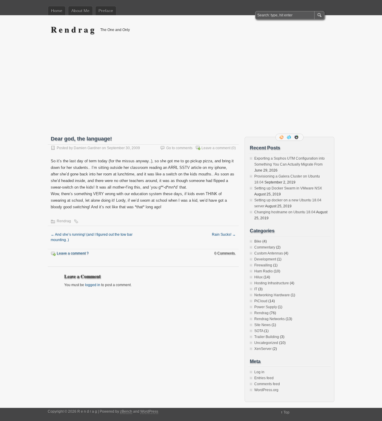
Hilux (258, 277)
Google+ (297, 137)
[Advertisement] (191, 88)
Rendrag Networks (269, 319)
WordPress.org (266, 390)
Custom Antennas (268, 253)
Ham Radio (263, 271)
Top (286, 412)
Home (56, 10)
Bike (257, 241)
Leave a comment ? (73, 253)
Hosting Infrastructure (271, 283)
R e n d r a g (72, 29)
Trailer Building (266, 337)
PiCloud (260, 301)
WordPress (149, 411)
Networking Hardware (272, 295)
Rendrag (64, 221)
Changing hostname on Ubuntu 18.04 (284, 212)
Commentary (264, 247)
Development (265, 259)
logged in (92, 285)
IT (255, 289)
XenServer (263, 349)
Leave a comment (215, 148)
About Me (80, 10)
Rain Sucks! (224, 234)
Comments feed (267, 384)
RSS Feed (282, 137)
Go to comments (179, 148)
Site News (262, 325)
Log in (259, 372)
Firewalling (263, 265)
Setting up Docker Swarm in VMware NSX (288, 188)
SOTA (258, 331)
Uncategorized (266, 343)
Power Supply (265, 307)
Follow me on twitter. (289, 137)
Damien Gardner (87, 148)
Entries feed (264, 378)
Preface (105, 10)
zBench (126, 411)
